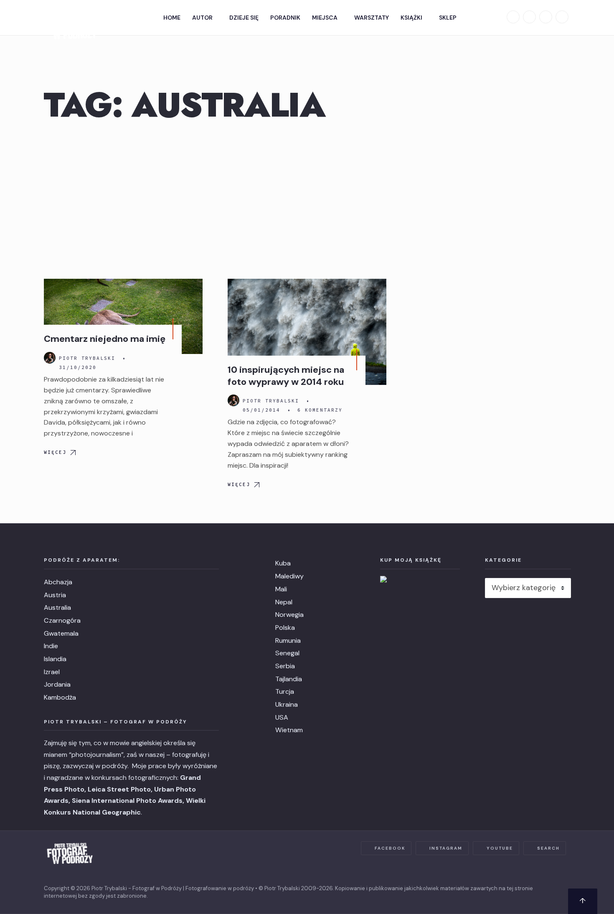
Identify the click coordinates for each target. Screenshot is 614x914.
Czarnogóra (62, 620)
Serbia (285, 666)
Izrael (52, 671)
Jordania (57, 684)
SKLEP (448, 17)
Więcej (55, 452)
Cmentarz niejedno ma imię (104, 339)
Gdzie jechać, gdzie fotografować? (133, 292)
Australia (57, 607)
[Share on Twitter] (14, 279)
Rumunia (288, 640)
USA (281, 717)
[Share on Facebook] (14, 239)
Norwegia (289, 614)
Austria (55, 595)
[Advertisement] (307, 216)
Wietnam (289, 730)
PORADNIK (285, 17)
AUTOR (202, 17)
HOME (171, 17)
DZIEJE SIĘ (244, 17)
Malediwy (289, 576)
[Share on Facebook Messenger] (14, 259)
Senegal (287, 653)
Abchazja (58, 582)
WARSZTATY (371, 17)
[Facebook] (513, 16)
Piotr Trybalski (87, 358)
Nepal (283, 602)
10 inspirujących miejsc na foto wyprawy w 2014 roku (286, 376)
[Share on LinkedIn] (14, 319)
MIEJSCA (324, 17)
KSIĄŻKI (411, 17)
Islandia (55, 658)
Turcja (284, 691)
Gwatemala (61, 633)
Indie (51, 646)
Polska (285, 627)
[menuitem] (204, 17)
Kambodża (60, 697)
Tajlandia (288, 679)
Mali (281, 589)
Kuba (283, 563)
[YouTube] (545, 16)
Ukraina (286, 704)
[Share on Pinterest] (14, 299)
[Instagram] (529, 16)
